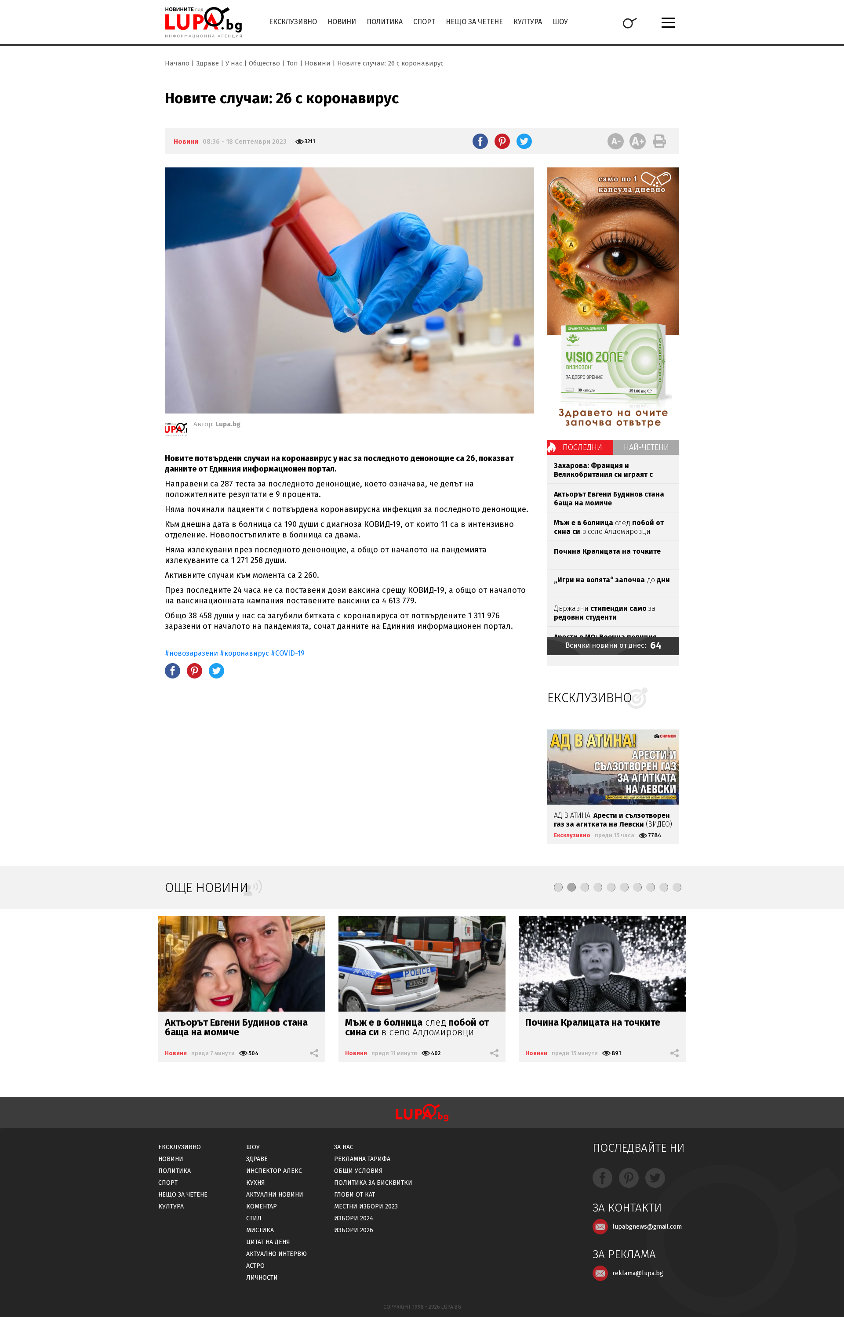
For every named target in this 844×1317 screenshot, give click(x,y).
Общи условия (358, 1171)
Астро (255, 1266)
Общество (264, 63)
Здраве (207, 63)
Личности (262, 1277)
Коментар (261, 1206)
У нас (234, 63)
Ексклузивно (293, 22)
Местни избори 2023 (366, 1206)
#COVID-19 (288, 653)
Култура (527, 22)
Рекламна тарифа (362, 1159)
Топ (292, 63)
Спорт (424, 22)
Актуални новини (274, 1194)
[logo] (203, 22)
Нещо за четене (474, 22)
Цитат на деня (268, 1242)
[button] (558, 887)
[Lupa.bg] (176, 431)
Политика (385, 22)
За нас (343, 1147)
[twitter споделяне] (524, 141)
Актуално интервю (276, 1254)
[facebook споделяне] (480, 141)
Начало (177, 63)
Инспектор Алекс (274, 1171)
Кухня (255, 1182)
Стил (254, 1218)
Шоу (560, 22)
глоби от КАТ (354, 1194)
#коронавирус (244, 653)
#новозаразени (191, 653)
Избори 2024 (353, 1218)
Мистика (260, 1230)
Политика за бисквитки (373, 1182)
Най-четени (646, 447)
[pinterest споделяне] (502, 141)
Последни (582, 447)
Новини (341, 22)
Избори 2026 (353, 1230)
